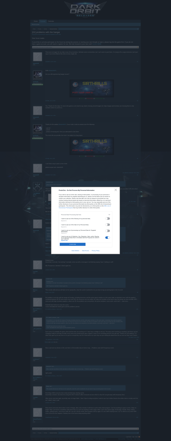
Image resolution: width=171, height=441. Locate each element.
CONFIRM (72, 244)
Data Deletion (75, 250)
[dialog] (85, 220)
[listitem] (85, 215)
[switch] (107, 218)
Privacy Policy (95, 250)
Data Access (85, 250)
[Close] (116, 190)
